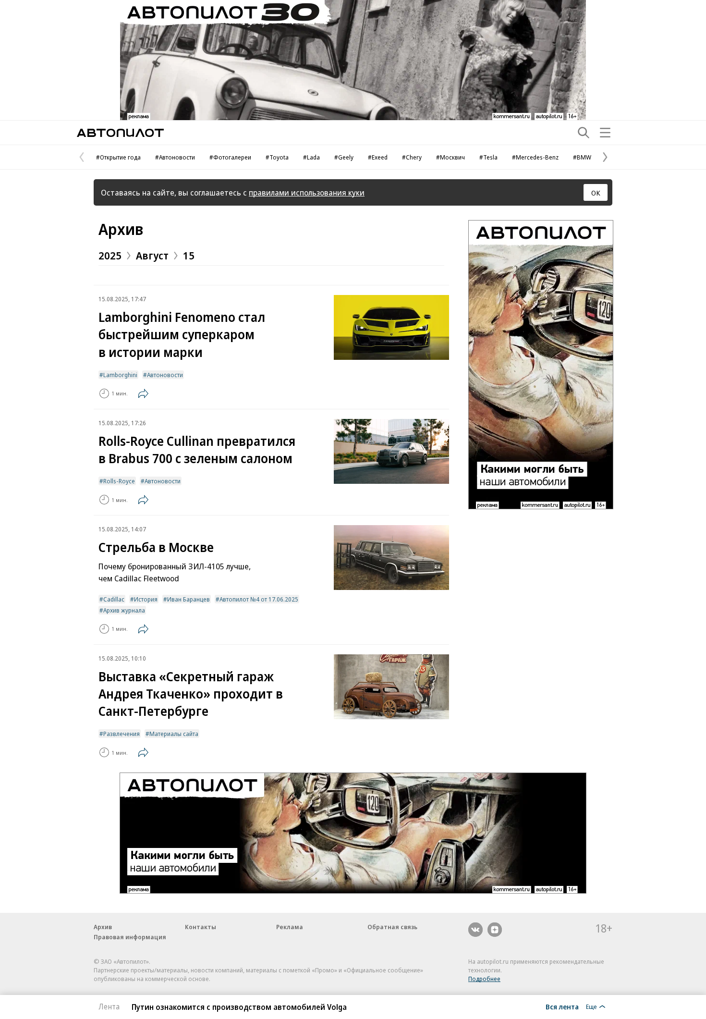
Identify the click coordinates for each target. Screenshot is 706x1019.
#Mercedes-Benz (535, 157)
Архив (120, 229)
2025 (110, 255)
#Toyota (277, 157)
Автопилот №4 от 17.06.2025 (258, 599)
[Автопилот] (120, 133)
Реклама (289, 926)
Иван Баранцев (188, 599)
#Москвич (450, 157)
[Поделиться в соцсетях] (143, 393)
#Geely (343, 157)
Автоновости (165, 374)
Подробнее (484, 978)
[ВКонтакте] (475, 929)
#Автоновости (175, 157)
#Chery (412, 157)
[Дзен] (494, 929)
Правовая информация (130, 937)
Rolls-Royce (119, 481)
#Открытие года (118, 157)
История (146, 599)
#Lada (311, 157)
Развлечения (121, 733)
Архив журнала (124, 610)
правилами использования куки (307, 192)
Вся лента (562, 1006)
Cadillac (113, 599)
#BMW (582, 157)
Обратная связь (392, 926)
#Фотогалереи (230, 157)
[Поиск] (583, 132)
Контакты (200, 926)
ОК (595, 192)
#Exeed (378, 157)
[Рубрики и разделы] (605, 132)
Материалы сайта (173, 733)
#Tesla (488, 157)
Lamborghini (120, 374)
